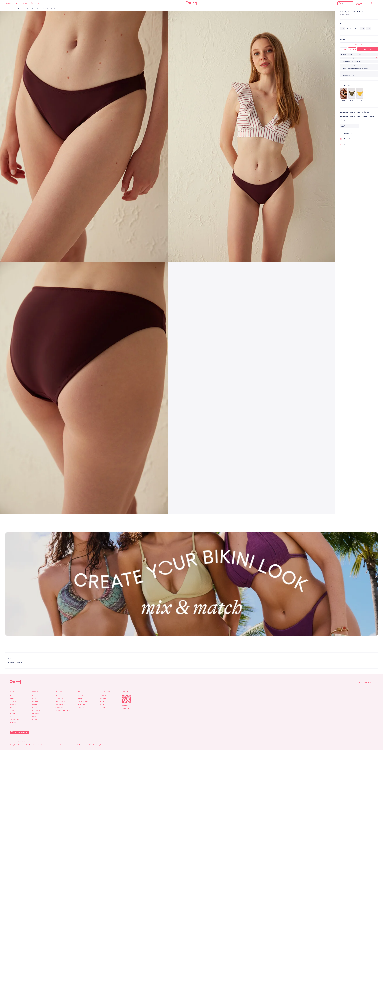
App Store (125, 705)
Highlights (36, 691)
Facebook (103, 698)
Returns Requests (83, 701)
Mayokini (34, 704)
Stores (56, 695)
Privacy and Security (55, 745)
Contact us (81, 707)
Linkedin (102, 707)
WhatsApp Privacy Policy (96, 745)
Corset (12, 710)
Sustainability (59, 698)
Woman (8, 3)
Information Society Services (63, 710)
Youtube (102, 704)
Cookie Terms (42, 745)
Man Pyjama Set (14, 719)
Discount (37, 3)
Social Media (105, 691)
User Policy (68, 745)
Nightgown (13, 701)
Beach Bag (35, 719)
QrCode (126, 699)
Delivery (80, 698)
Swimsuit (35, 698)
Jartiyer (12, 698)
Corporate (59, 691)
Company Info (59, 707)
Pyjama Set (13, 704)
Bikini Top (20, 662)
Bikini (28, 8)
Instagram (103, 695)
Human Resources (60, 704)
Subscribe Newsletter (20, 732)
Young (25, 3)
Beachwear (21, 8)
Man (17, 3)
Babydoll (12, 713)
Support (81, 691)
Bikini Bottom (35, 8)
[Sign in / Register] (371, 3)
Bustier (12, 707)
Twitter (102, 701)
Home (7, 8)
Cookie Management (80, 745)
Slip (11, 716)
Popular (13, 691)
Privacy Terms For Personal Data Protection (22, 745)
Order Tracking (82, 704)
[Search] (339, 3)
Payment (80, 695)
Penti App (126, 691)
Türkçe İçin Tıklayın (366, 682)
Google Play (125, 708)
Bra (11, 695)
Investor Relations (60, 701)
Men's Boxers (36, 713)
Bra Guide (13, 722)
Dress (34, 716)
